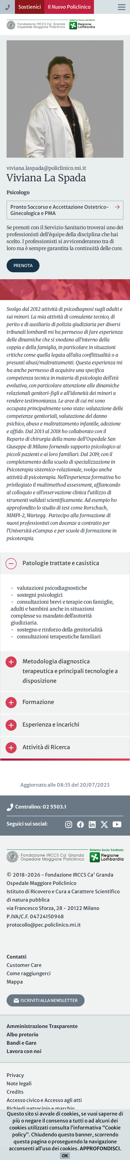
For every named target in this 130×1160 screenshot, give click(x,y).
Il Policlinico (69, 7)
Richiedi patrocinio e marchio (41, 1108)
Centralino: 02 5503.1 (40, 807)
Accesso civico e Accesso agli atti (44, 1100)
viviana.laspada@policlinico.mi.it (46, 168)
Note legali (19, 1083)
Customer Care (24, 965)
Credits (15, 1092)
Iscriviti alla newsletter (48, 1000)
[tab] (65, 563)
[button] (65, 563)
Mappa (15, 982)
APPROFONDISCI (100, 1148)
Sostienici (29, 7)
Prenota (23, 265)
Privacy (15, 1075)
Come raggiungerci (29, 973)
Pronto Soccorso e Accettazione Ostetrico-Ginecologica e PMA (59, 210)
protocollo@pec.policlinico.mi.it (44, 925)
